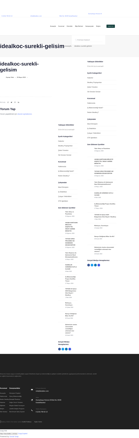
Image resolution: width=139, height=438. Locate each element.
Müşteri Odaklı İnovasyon (17, 405)
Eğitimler (2, 405)
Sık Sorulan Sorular (64, 155)
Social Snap (14, 436)
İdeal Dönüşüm (63, 187)
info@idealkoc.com (36, 16)
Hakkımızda (62, 166)
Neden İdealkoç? (64, 176)
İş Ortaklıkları (62, 192)
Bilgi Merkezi (79, 26)
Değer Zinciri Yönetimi (16, 402)
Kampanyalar (89, 26)
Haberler (61, 141)
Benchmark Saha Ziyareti (16, 411)
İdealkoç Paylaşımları (65, 146)
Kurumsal (61, 26)
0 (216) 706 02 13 (7, 16)
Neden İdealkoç (4, 399)
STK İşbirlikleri (63, 201)
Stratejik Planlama (14, 399)
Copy (22, 434)
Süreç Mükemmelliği (15, 396)
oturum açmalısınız (24, 114)
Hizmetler (70, 26)
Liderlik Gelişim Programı (16, 408)
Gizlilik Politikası (26, 422)
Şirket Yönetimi (63, 150)
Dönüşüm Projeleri (14, 393)
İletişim (98, 26)
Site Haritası (3, 411)
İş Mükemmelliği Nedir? (66, 171)
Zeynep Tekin (10, 77)
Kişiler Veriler (38, 422)
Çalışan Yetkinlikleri (64, 196)
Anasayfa (53, 26)
